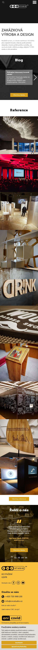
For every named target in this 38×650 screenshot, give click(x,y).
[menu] (34, 2)
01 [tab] (12, 556)
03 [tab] (19, 558)
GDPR (4, 577)
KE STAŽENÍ (7, 574)
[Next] (35, 77)
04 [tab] (22, 558)
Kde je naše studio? (9, 605)
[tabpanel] (19, 530)
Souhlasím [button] (19, 642)
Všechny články (19, 95)
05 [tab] (26, 558)
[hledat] (3, 2)
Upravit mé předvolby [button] (19, 646)
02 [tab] (15, 558)
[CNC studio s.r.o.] (19, 6)
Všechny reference (19, 499)
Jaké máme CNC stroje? (11, 609)
